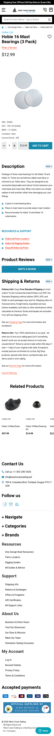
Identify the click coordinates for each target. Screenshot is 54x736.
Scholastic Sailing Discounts (19, 643)
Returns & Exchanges (15, 589)
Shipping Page (15, 322)
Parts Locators (12, 557)
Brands (12, 534)
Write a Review (9, 47)
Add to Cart (40, 145)
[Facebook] (5, 504)
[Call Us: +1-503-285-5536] (45, 10)
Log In (8, 659)
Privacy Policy (12, 670)
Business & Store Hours (17, 622)
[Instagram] (11, 504)
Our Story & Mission (15, 632)
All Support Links (13, 605)
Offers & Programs (14, 595)
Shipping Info (12, 584)
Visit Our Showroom (15, 627)
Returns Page (15, 366)
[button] (27, 707)
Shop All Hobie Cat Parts (17, 248)
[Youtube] (17, 504)
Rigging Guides (12, 562)
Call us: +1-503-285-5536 (18, 471)
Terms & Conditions (15, 675)
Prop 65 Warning (9, 373)
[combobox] (27, 19)
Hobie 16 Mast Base (11, 426)
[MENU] (3, 10)
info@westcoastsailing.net (18, 477)
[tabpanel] (37, 419)
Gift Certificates (13, 600)
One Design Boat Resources (19, 552)
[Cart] (51, 10)
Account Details (13, 665)
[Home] (3, 27)
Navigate (13, 517)
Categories (15, 526)
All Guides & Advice (15, 567)
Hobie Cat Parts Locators (17, 239)
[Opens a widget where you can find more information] (43, 731)
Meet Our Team (13, 637)
